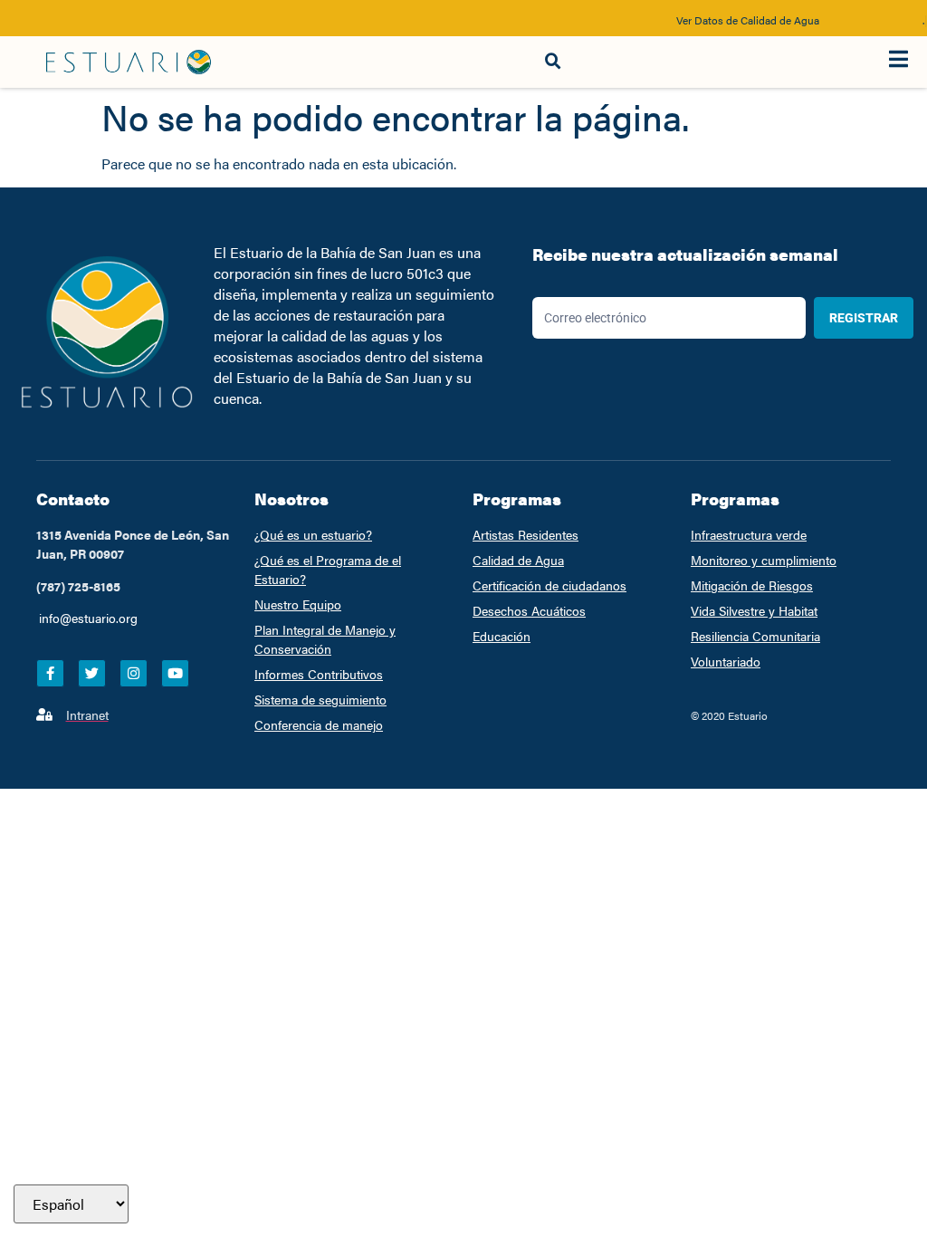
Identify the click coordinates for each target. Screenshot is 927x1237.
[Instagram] (133, 673)
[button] (553, 61)
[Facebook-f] (50, 673)
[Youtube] (175, 673)
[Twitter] (92, 673)
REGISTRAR (863, 318)
